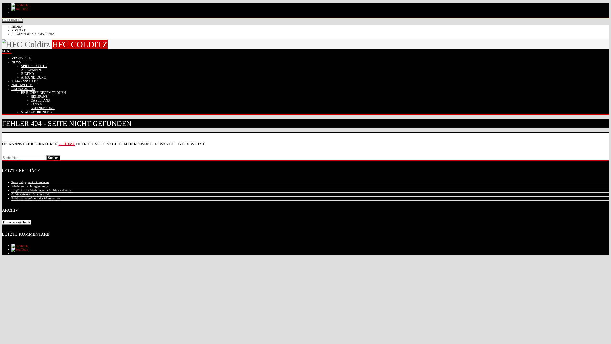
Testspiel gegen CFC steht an (30, 182)
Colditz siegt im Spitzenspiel (30, 194)
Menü (7, 51)
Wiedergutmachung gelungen (30, 186)
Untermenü (12, 20)
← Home (67, 144)
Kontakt (18, 30)
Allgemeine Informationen (33, 34)
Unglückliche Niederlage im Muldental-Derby (41, 190)
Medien (17, 26)
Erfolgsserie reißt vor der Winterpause (35, 198)
